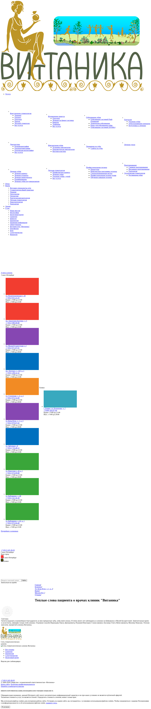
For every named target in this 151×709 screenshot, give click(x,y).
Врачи (7, 186)
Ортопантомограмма (22, 148)
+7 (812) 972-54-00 (12, 398)
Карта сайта (5, 684)
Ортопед (17, 117)
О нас (7, 208)
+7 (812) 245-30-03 (8, 550)
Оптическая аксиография (23, 150)
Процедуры (95, 169)
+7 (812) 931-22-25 (12, 298)
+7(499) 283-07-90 (50, 410)
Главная (38, 585)
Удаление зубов (134, 122)
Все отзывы (9, 650)
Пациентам (9, 654)
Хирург (17, 121)
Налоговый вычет (12, 658)
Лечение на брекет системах (63, 120)
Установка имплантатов (62, 147)
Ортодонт (18, 119)
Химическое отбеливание (100, 123)
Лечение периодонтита (23, 177)
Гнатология (133, 171)
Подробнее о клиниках (9, 531)
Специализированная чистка (101, 173)
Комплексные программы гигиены (104, 171)
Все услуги (18, 125)
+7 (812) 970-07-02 (12, 423)
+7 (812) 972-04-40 (12, 523)
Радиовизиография (21, 146)
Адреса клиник (6, 273)
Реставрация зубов (136, 175)
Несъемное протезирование (139, 169)
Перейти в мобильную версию (12, 686)
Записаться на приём (9, 582)
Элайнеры (56, 124)
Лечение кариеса (20, 173)
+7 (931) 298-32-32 (12, 373)
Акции (8, 206)
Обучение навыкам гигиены (101, 177)
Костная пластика (59, 151)
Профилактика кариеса (61, 172)
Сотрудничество (11, 656)
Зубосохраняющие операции (139, 124)
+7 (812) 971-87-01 (12, 348)
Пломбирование (20, 179)
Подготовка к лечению (137, 126)
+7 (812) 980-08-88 (12, 323)
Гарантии (8, 652)
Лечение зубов (58, 174)
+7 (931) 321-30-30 (12, 498)
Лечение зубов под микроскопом (26, 181)
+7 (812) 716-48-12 (12, 448)
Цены (7, 184)
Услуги (8, 94)
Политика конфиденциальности (23, 684)
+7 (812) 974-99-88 (12, 473)
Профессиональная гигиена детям (103, 175)
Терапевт (17, 115)
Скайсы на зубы (97, 148)
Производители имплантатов (64, 149)
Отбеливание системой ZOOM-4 (103, 127)
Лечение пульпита (21, 175)
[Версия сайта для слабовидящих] (17, 678)
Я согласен (5, 707)
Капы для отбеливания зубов (101, 125)
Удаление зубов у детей (61, 176)
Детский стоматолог (22, 123)
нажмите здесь (51, 703)
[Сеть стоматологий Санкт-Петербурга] (75, 90)
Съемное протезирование (138, 167)
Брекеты (56, 122)
